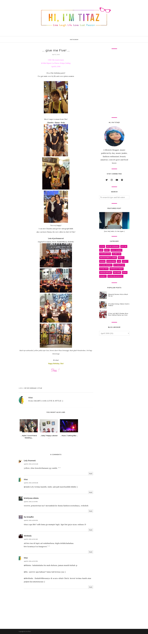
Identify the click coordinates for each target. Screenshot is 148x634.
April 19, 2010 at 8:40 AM (31, 539)
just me (123, 246)
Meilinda (28, 536)
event (107, 250)
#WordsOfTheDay (116, 268)
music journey (116, 250)
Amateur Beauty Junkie (108, 257)
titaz (26, 479)
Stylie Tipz (104, 268)
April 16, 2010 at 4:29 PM (30, 501)
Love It (125, 261)
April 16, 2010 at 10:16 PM (31, 520)
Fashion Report (105, 272)
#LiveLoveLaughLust (115, 276)
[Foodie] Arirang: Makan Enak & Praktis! (118, 304)
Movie (125, 272)
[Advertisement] (114, 83)
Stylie (39, 388)
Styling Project (106, 265)
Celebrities (117, 254)
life (101, 250)
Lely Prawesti (30, 460)
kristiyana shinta (31, 498)
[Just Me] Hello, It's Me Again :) (114, 231)
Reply (90, 473)
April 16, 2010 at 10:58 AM (31, 483)
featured (117, 272)
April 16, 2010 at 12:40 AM (31, 464)
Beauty (121, 257)
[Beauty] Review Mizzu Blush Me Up (118, 295)
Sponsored (111, 261)
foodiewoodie (105, 254)
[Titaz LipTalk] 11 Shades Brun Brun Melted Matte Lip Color (118, 314)
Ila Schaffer (29, 517)
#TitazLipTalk (119, 265)
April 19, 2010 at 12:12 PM (31, 561)
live (119, 261)
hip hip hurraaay (30, 388)
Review (102, 261)
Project (103, 276)
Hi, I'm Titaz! (27, 631)
